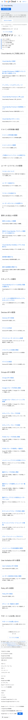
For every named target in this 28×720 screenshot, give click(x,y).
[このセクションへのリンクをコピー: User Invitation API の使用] (21, 560)
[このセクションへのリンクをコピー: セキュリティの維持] (17, 279)
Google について (4, 706)
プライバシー (12, 706)
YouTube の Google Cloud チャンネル (9, 699)
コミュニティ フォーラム (6, 666)
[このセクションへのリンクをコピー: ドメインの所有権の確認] (20, 129)
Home (2, 24)
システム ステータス (5, 672)
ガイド (11, 26)
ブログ (2, 692)
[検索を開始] (17, 1)
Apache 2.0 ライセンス (12, 644)
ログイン (24, 1)
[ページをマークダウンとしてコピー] (19, 35)
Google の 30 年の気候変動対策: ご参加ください (12, 710)
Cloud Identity (8, 5)
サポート (3, 668)
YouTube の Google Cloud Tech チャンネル (10, 701)
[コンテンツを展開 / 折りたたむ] (10, 39)
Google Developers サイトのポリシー (14, 645)
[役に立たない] (17, 29)
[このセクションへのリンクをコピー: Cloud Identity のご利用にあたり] (2, 56)
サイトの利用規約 (20, 706)
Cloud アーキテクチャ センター (7, 684)
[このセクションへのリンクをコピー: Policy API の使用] (15, 588)
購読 (20, 713)
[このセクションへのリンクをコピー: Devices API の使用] (16, 312)
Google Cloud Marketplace (6, 658)
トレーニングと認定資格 (6, 687)
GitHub (2, 678)
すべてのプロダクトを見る (6, 653)
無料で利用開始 (6, 9)
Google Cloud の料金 (5, 655)
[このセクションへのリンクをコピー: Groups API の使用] (16, 372)
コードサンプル (4, 682)
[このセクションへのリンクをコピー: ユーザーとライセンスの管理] (23, 166)
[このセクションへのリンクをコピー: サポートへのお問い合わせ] (22, 616)
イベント (3, 695)
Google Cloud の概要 (5, 680)
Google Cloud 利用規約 (6, 708)
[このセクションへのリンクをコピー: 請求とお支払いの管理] (18, 215)
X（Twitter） (4, 697)
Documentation (8, 24)
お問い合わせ (4, 660)
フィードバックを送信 (7, 31)
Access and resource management (20, 24)
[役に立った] (15, 29)
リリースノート (4, 670)
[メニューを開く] (2, 1)
